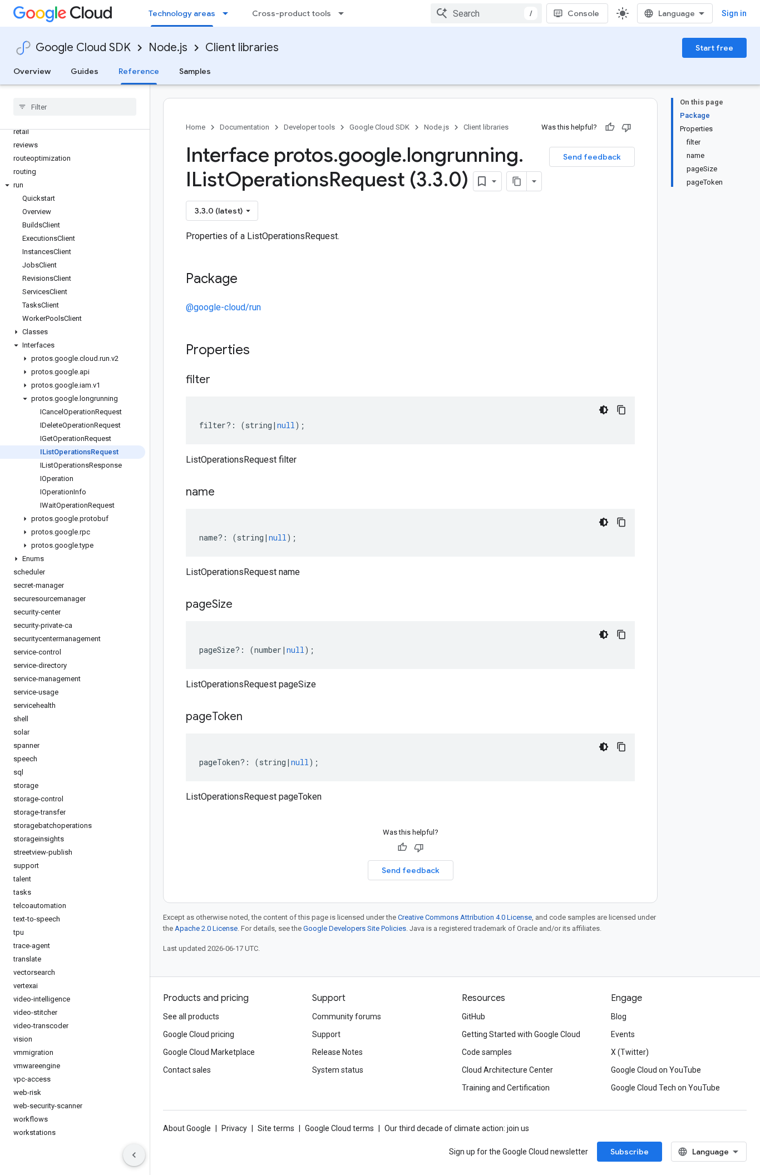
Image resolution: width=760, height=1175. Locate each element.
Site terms (276, 1128)
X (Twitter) (630, 1052)
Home (195, 127)
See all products (191, 1016)
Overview (32, 71)
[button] (72, 185)
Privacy (234, 1128)
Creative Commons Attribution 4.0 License (465, 917)
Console (583, 13)
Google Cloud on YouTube (656, 1069)
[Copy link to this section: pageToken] (254, 717)
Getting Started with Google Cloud (521, 1034)
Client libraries (242, 47)
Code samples (487, 1052)
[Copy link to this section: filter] (221, 380)
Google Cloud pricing (198, 1034)
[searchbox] (74, 107)
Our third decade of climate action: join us (456, 1128)
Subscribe (629, 1152)
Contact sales (187, 1069)
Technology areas (182, 13)
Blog (618, 1016)
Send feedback (592, 157)
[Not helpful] (626, 127)
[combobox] (486, 13)
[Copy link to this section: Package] (249, 279)
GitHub (473, 1016)
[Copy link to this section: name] (226, 492)
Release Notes (337, 1052)
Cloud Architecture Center (507, 1069)
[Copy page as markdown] (517, 181)
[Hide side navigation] (134, 1155)
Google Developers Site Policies (354, 928)
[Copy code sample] (621, 410)
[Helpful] (609, 127)
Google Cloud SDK (83, 47)
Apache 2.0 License (206, 928)
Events (623, 1034)
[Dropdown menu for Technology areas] (228, 13)
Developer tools (309, 127)
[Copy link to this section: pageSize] (244, 605)
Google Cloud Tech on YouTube (665, 1087)
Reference (139, 71)
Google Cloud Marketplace (209, 1052)
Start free (714, 48)
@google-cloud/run (223, 307)
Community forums (346, 1016)
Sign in (734, 13)
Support (326, 1034)
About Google (187, 1128)
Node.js (168, 47)
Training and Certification (506, 1087)
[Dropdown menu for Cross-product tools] (344, 13)
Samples (195, 71)
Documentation (244, 127)
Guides (84, 71)
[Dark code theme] (604, 410)
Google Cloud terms (339, 1128)
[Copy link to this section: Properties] (264, 351)
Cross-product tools (291, 13)
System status (337, 1069)
